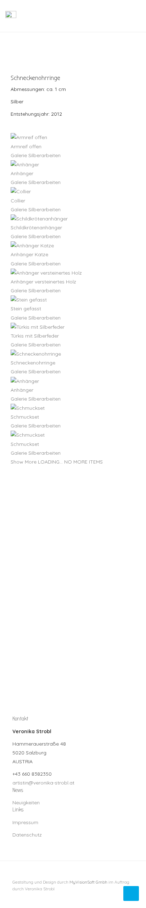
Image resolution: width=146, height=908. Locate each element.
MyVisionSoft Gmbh (88, 882)
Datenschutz (27, 835)
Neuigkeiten (26, 802)
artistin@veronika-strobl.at (43, 783)
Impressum (25, 822)
